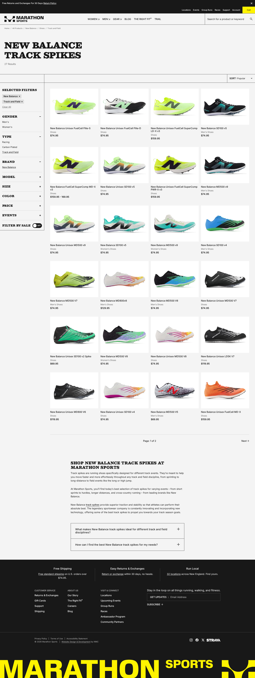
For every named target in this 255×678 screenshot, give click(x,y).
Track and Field (54, 28)
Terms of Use (56, 638)
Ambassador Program (113, 616)
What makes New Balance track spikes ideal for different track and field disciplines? (121, 531)
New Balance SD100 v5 (214, 128)
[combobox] (230, 19)
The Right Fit (75, 600)
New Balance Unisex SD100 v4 (117, 411)
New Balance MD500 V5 (164, 411)
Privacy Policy (41, 638)
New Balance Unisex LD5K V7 (217, 356)
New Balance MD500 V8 (164, 300)
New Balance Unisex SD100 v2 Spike (70, 356)
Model (8, 177)
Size (6, 186)
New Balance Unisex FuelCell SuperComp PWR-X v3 (174, 188)
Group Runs (207, 10)
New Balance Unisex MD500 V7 (219, 300)
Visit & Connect (110, 590)
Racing (5, 142)
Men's (5, 122)
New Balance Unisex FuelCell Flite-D (120, 128)
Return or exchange (113, 574)
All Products (17, 28)
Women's (7, 127)
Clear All (6, 106)
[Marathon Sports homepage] (24, 19)
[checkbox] (37, 225)
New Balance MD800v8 (113, 300)
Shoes (42, 28)
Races (217, 10)
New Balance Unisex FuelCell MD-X (221, 411)
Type (6, 136)
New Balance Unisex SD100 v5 (117, 186)
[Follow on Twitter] (203, 640)
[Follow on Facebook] (197, 640)
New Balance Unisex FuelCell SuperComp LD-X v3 (174, 130)
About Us (73, 590)
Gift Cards (40, 600)
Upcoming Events (111, 600)
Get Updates (158, 597)
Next (244, 440)
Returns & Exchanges (46, 595)
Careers (72, 605)
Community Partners (112, 621)
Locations (186, 10)
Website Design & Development (76, 641)
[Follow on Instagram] (191, 640)
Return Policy (49, 3)
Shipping (40, 611)
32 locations (174, 574)
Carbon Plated (9, 147)
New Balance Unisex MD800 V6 (68, 411)
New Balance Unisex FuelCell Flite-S (70, 128)
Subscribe (153, 604)
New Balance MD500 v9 (214, 186)
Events (196, 10)
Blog (70, 611)
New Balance (30, 28)
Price (7, 206)
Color (8, 196)
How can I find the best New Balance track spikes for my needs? (116, 544)
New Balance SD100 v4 (214, 245)
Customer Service (45, 590)
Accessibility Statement (77, 638)
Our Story (73, 595)
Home (6, 28)
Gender (9, 116)
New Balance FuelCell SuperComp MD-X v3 (73, 188)
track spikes (92, 504)
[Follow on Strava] (213, 640)
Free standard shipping (51, 574)
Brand (8, 162)
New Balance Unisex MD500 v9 (68, 245)
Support (226, 10)
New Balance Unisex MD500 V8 (169, 356)
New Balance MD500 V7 (63, 300)
